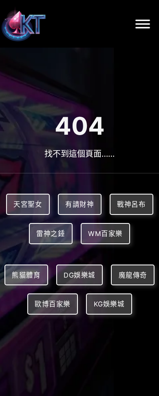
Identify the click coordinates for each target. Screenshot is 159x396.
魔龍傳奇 (133, 275)
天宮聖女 (27, 204)
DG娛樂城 (79, 275)
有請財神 (79, 204)
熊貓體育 (26, 275)
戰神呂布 (131, 204)
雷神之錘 (50, 234)
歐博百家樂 (53, 304)
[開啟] (142, 24)
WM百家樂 (105, 234)
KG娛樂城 (109, 304)
